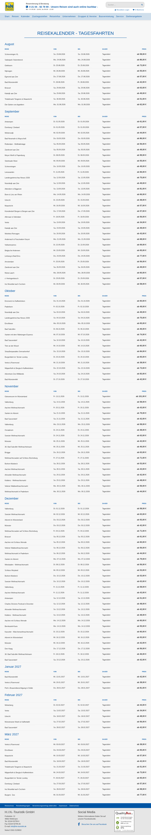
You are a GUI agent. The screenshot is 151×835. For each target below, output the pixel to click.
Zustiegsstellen (39, 16)
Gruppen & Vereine (87, 16)
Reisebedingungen (23, 806)
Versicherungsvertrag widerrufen (44, 806)
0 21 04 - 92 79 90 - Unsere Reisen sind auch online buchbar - (63, 7)
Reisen (15, 16)
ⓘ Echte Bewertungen (127, 830)
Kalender (25, 16)
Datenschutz (74, 806)
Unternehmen (69, 16)
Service (120, 16)
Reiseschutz (9, 806)
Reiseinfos (55, 16)
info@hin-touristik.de (18, 826)
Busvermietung (106, 16)
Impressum (63, 806)
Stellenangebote (134, 16)
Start (7, 16)
